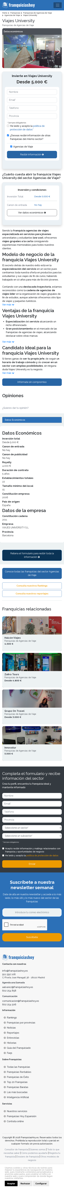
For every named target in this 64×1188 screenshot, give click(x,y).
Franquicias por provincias (21, 1022)
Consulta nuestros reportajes (32, 593)
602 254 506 (9, 1004)
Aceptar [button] (11, 1183)
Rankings (12, 1017)
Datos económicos (13, 31)
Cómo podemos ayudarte (34, 1153)
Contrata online (15, 1121)
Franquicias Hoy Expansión (21, 1116)
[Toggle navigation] (57, 5)
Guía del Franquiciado (19, 1048)
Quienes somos (37, 1149)
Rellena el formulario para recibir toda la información (32, 555)
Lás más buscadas (17, 1092)
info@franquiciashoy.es (15, 970)
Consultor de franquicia (16, 1149)
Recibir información (31, 154)
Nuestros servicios (17, 1111)
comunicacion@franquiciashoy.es (20, 1001)
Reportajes (13, 1032)
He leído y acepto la (27, 128)
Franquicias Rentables (19, 1072)
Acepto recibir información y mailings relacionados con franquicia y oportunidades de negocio (32, 850)
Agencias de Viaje (23, 146)
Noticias (11, 1027)
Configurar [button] (41, 1183)
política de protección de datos (42, 855)
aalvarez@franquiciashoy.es (17, 987)
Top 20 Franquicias (17, 1082)
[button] (58, 51)
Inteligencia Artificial (18, 1097)
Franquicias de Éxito (18, 1077)
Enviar (32, 864)
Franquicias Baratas (17, 1087)
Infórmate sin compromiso (32, 382)
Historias (11, 1042)
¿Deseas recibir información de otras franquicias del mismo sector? (30, 137)
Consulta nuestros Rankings (32, 585)
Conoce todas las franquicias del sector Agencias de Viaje (32, 573)
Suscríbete (32, 937)
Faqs (9, 1053)
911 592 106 (9, 974)
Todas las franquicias (18, 1067)
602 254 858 (9, 990)
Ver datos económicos (31, 212)
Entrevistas (13, 1037)
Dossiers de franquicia (28, 1156)
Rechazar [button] (25, 1183)
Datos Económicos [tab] (15, 420)
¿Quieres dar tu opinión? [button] (15, 408)
